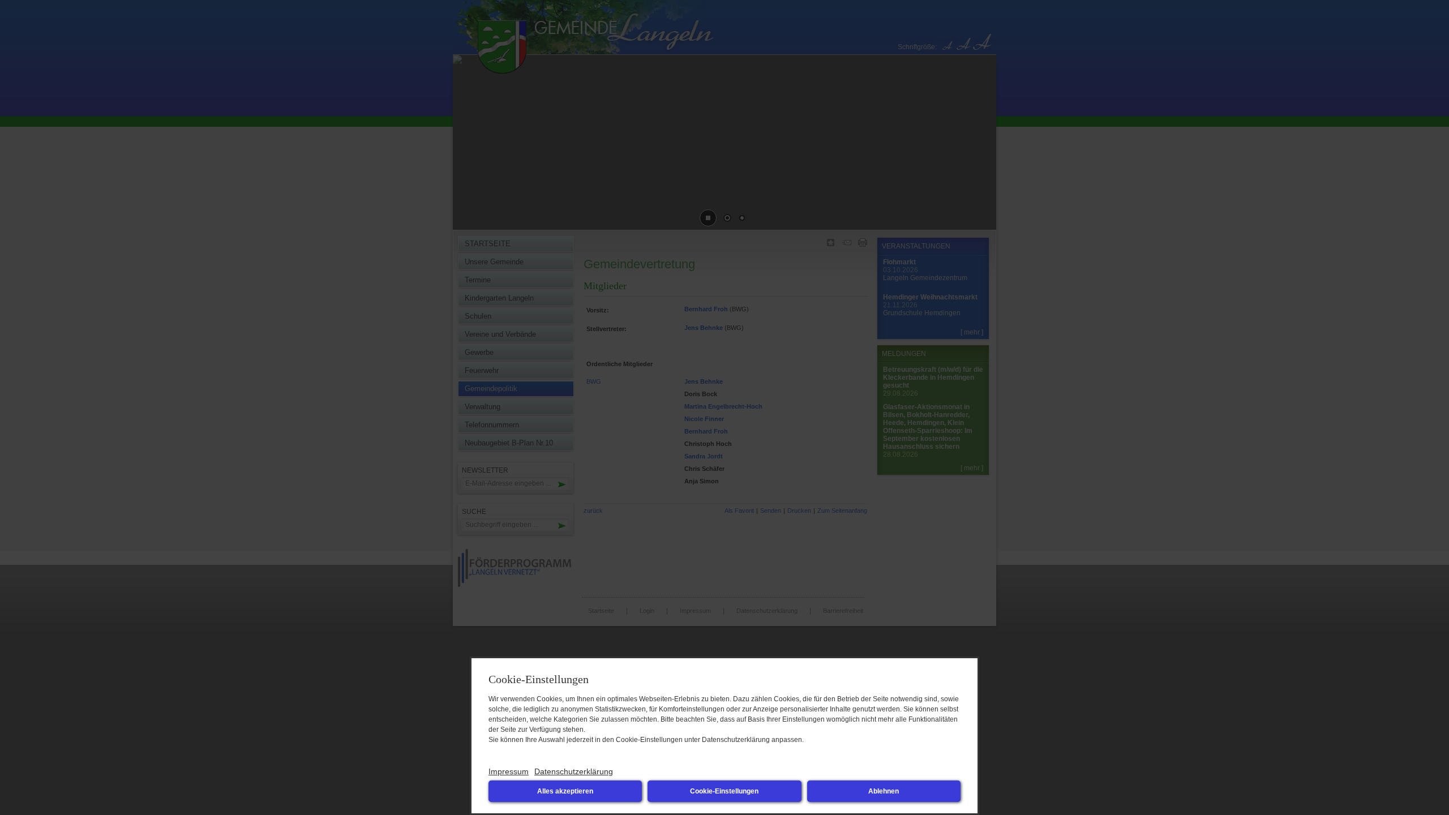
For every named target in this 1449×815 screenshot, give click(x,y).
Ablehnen (883, 791)
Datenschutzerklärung (573, 771)
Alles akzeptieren (565, 791)
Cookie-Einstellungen (724, 791)
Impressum (508, 771)
